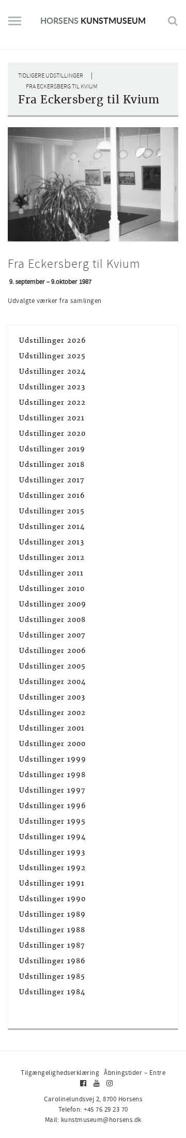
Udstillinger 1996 (52, 805)
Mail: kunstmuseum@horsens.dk (93, 1119)
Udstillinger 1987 (52, 945)
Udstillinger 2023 (52, 387)
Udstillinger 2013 (51, 542)
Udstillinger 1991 (52, 883)
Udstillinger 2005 (52, 666)
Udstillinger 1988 (52, 929)
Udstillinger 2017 (51, 480)
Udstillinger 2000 (52, 743)
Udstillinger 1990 (52, 898)
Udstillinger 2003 (52, 697)
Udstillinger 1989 (52, 914)
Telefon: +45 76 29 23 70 (93, 1109)
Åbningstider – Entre (134, 1072)
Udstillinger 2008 (52, 619)
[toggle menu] (14, 25)
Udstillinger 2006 (52, 650)
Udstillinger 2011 (51, 573)
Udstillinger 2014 (52, 526)
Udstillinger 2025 (52, 356)
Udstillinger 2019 (52, 449)
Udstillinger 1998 (52, 774)
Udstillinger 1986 (52, 961)
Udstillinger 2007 (52, 635)
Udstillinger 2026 (52, 340)
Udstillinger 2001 (52, 728)
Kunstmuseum (93, 20)
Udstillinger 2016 (52, 495)
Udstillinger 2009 (52, 604)
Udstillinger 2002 (52, 712)
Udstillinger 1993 (52, 852)
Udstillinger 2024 (52, 371)
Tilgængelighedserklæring (60, 1072)
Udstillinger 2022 (52, 402)
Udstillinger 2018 (52, 464)
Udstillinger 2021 (52, 418)
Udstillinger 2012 (52, 557)
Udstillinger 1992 (52, 867)
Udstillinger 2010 (52, 588)
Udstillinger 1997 (52, 790)
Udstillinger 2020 (52, 433)
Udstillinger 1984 (52, 992)
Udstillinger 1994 (52, 836)
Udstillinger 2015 (52, 511)
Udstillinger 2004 (52, 681)
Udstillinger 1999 (52, 759)
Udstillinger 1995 (52, 821)
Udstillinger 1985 (52, 976)
